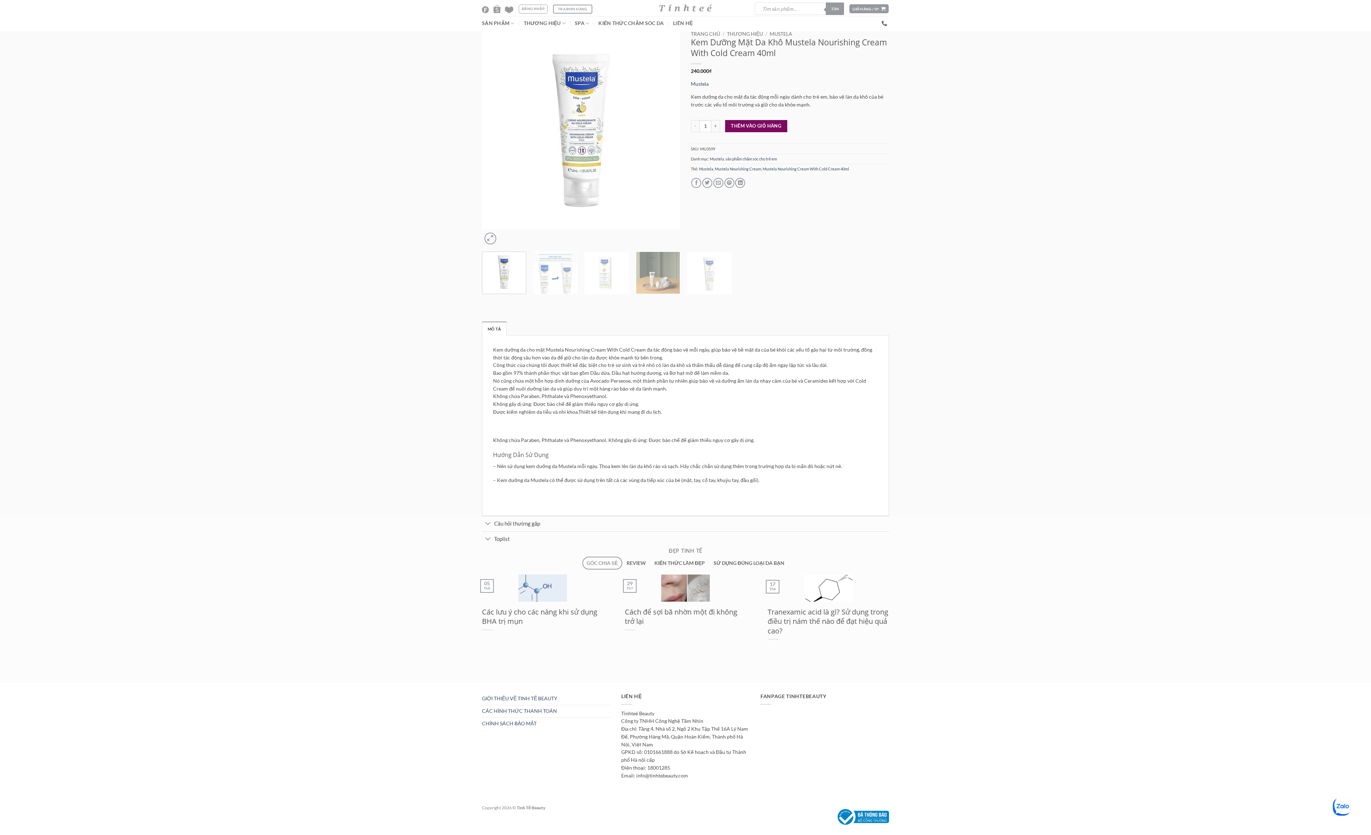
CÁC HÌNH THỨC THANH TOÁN (519, 711)
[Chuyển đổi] (488, 524)
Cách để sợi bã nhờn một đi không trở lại (681, 616)
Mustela (781, 34)
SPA (579, 23)
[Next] (505, 235)
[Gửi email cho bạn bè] (718, 183)
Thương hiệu (745, 34)
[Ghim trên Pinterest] (729, 183)
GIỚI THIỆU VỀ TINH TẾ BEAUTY (519, 698)
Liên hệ (683, 23)
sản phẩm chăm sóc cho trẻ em (751, 158)
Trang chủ (705, 34)
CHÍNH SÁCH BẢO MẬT (509, 723)
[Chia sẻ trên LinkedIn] (740, 183)
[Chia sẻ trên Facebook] (696, 183)
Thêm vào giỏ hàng (756, 126)
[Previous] (484, 300)
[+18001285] (885, 23)
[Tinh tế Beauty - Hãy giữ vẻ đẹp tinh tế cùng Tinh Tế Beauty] (685, 8)
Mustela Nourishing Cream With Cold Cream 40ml (806, 168)
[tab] (602, 563)
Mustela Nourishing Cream (738, 168)
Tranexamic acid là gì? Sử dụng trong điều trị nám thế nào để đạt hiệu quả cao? (828, 621)
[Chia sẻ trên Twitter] (707, 183)
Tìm (835, 8)
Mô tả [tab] (494, 329)
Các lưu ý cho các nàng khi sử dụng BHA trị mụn (539, 616)
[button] (869, 8)
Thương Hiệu (542, 23)
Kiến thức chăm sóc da (631, 23)
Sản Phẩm (495, 23)
